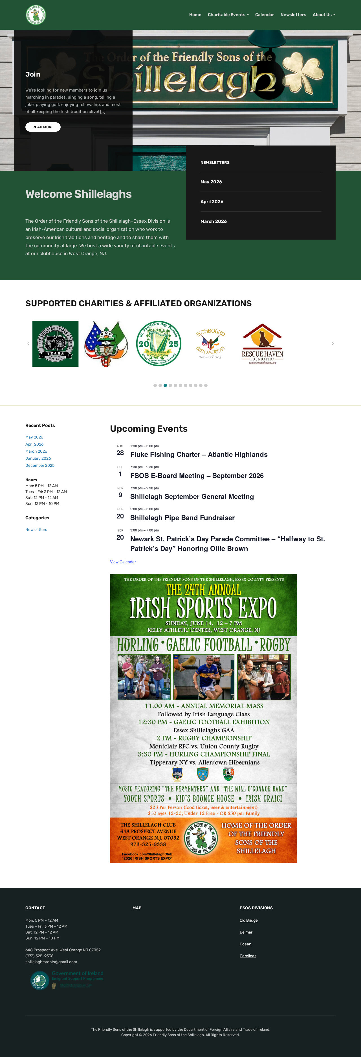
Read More (43, 127)
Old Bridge (249, 920)
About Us (322, 14)
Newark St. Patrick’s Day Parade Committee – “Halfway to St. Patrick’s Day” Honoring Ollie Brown (227, 543)
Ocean (245, 944)
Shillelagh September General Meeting (192, 496)
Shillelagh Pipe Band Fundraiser (182, 517)
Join (32, 74)
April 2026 (212, 201)
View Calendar (123, 562)
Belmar (246, 932)
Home (195, 14)
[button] (155, 385)
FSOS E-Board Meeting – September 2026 (197, 475)
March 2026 (214, 221)
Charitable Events (226, 14)
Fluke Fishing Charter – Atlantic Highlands (199, 454)
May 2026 (211, 182)
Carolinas (248, 956)
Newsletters (293, 14)
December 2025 (39, 465)
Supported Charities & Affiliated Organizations (138, 303)
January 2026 (38, 458)
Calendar (264, 14)
